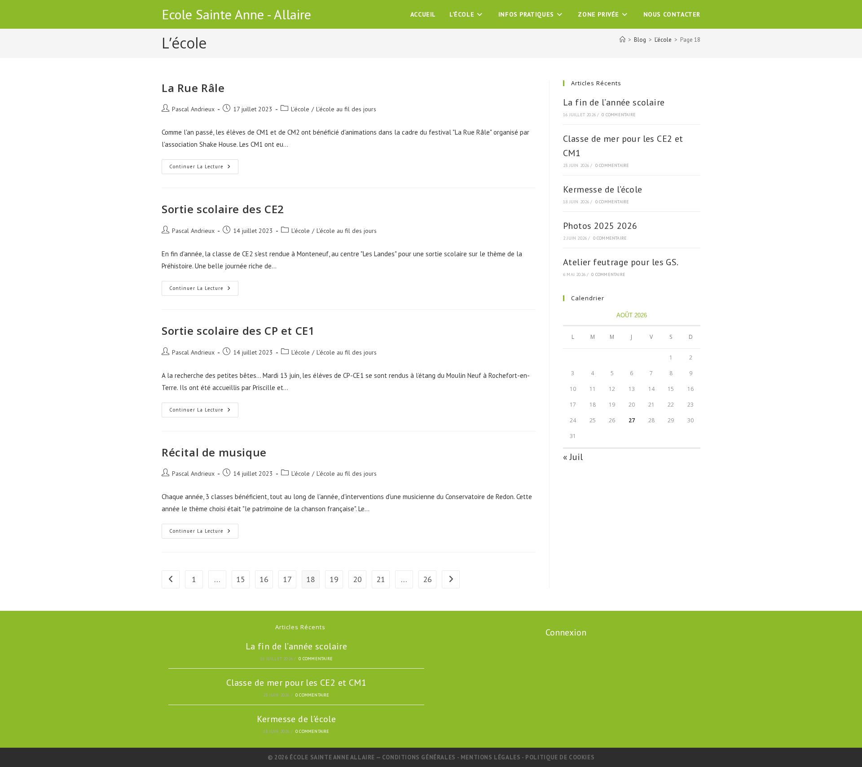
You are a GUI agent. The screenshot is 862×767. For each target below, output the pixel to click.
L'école (300, 109)
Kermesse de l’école (602, 189)
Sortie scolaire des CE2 (223, 209)
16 (263, 579)
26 (427, 579)
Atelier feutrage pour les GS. (621, 262)
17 (287, 579)
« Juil (573, 457)
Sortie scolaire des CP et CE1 (238, 330)
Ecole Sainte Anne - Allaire (236, 14)
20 (357, 579)
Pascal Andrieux (193, 109)
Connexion (565, 632)
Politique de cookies (559, 757)
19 (334, 579)
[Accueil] (622, 40)
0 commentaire (619, 115)
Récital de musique (214, 452)
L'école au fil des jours (346, 109)
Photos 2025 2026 (600, 226)
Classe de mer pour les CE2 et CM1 (296, 682)
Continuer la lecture (203, 168)
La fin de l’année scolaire (613, 102)
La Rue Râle (193, 87)
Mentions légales (491, 757)
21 (380, 579)
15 (240, 579)
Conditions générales (419, 757)
